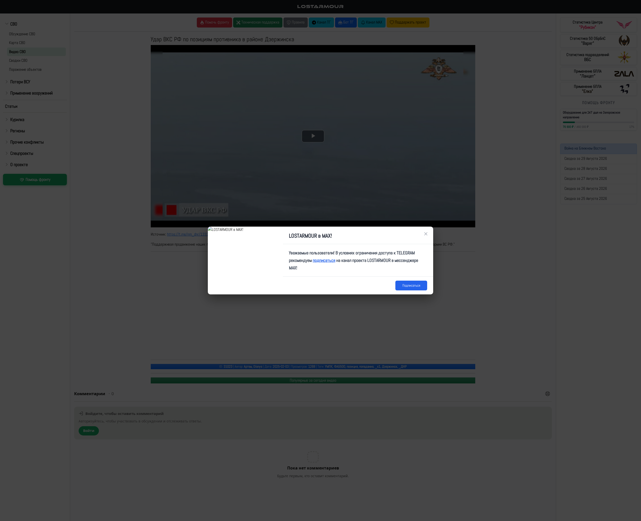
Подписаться (411, 285)
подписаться (324, 260)
